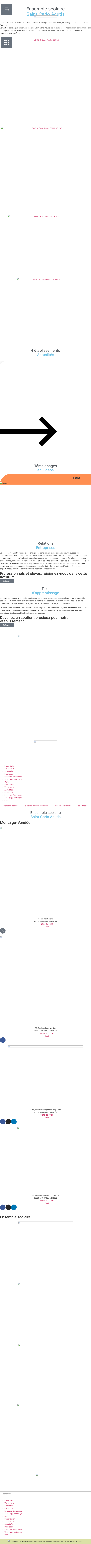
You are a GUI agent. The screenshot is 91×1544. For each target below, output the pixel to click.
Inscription (8, 774)
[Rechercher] (2, 1498)
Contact (7, 782)
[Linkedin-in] (14, 1121)
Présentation (9, 766)
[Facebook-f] (3, 1040)
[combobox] (45, 1493)
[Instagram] (8, 1121)
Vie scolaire (9, 769)
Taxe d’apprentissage (13, 779)
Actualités (8, 771)
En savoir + (79, 1541)
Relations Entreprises (13, 776)
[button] (45, 431)
